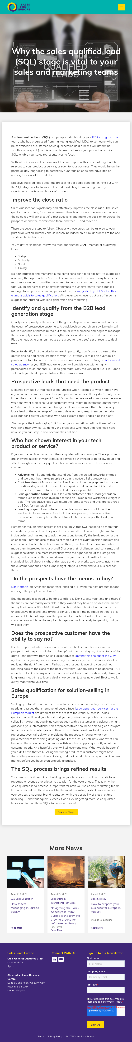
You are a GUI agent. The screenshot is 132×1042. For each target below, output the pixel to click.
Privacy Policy (55, 1036)
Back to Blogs (66, 812)
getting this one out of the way (95, 656)
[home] (18, 7)
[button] (121, 7)
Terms (41, 1036)
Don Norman (19, 587)
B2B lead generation (105, 137)
